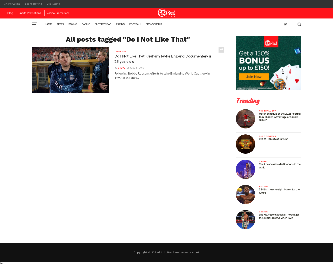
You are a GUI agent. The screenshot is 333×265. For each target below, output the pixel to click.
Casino (86, 24)
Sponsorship (154, 24)
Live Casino (53, 3)
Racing (120, 24)
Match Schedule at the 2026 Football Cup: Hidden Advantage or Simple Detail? (280, 117)
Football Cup (267, 111)
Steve (121, 68)
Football (135, 24)
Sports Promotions (30, 13)
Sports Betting (33, 3)
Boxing (72, 24)
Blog (10, 13)
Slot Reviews (103, 24)
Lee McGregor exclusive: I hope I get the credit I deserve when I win (279, 216)
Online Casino (12, 3)
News (60, 24)
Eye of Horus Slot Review (273, 139)
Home (48, 24)
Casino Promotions (58, 13)
